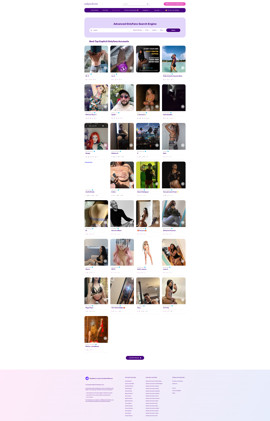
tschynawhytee (167, 306)
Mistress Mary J (91, 114)
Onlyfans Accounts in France (152, 396)
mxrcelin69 (88, 267)
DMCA (173, 393)
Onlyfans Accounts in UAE (151, 415)
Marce (88, 269)
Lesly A (165, 269)
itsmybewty (114, 190)
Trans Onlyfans (128, 403)
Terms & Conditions (176, 390)
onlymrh (88, 74)
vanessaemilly (141, 228)
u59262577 (114, 228)
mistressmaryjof (90, 112)
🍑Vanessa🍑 (142, 230)
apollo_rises (115, 112)
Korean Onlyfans (128, 415)
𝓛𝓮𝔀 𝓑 (113, 76)
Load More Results (134, 357)
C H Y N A (166, 308)
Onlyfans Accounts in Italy (151, 403)
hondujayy (140, 306)
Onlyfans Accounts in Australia (152, 393)
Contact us (174, 383)
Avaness (142, 114)
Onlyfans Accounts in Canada (152, 386)
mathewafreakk (115, 151)
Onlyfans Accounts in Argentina (153, 391)
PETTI (113, 269)
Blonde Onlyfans (128, 398)
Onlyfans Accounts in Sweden (152, 408)
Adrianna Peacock (169, 230)
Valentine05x (167, 114)
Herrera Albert (116, 230)
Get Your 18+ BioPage (173, 10)
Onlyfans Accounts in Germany (153, 398)
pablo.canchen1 (167, 74)
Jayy (139, 308)
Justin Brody (90, 192)
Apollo (113, 114)
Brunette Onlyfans (129, 386)
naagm (165, 151)
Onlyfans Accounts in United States (154, 381)
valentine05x (167, 112)
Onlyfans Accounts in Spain (152, 405)
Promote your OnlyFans (177, 381)
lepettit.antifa (115, 267)
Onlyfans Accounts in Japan (152, 400)
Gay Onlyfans (128, 413)
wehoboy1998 (141, 151)
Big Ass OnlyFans (129, 393)
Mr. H (87, 76)
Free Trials (105, 10)
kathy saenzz (141, 269)
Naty (164, 153)
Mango (88, 153)
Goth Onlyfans (128, 410)
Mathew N (114, 153)
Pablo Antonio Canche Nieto (172, 76)
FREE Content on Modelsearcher (175, 4)
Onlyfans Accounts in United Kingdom (154, 383)
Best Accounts (116, 10)
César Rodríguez (143, 192)
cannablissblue (167, 190)
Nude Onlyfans (128, 381)
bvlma (113, 192)
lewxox (113, 74)
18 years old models (129, 383)
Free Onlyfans (94, 10)
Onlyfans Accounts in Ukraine (152, 388)
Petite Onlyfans (128, 388)
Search (173, 30)
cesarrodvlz (140, 190)
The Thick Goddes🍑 (118, 308)
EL (86, 230)
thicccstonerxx (167, 228)
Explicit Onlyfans (128, 405)
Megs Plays (89, 308)
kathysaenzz (141, 267)
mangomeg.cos (89, 151)
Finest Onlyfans (128, 391)
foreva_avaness (141, 112)
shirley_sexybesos (90, 344)
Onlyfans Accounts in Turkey (152, 413)
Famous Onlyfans (129, 408)
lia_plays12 (88, 306)
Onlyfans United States (130, 10)
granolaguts (89, 228)
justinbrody (88, 190)
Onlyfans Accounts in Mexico (152, 410)
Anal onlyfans (128, 396)
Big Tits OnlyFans (129, 400)
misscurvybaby (115, 306)
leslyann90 (166, 267)
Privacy (174, 388)
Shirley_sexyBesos (92, 346)
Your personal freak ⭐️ (171, 192)
